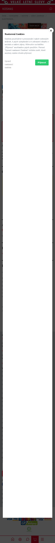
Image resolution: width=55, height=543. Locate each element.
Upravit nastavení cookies (9, 64)
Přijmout (42, 62)
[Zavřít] (51, 30)
